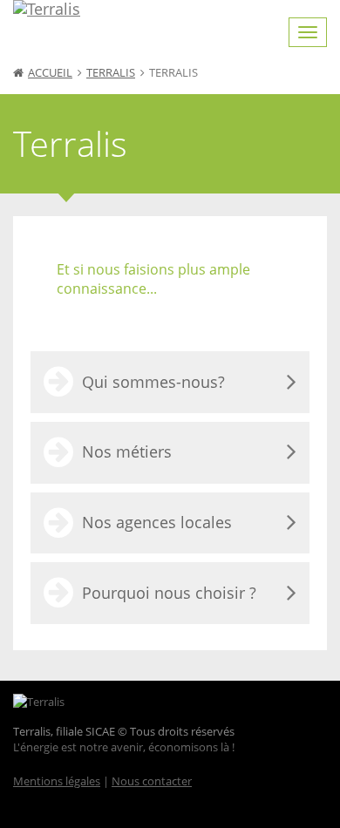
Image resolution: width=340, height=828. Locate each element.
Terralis (110, 72)
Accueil (50, 72)
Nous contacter (152, 781)
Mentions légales (56, 781)
